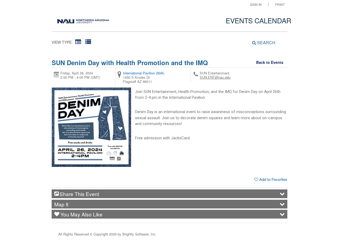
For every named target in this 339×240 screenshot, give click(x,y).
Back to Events (269, 62)
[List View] (88, 41)
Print (280, 4)
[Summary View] (78, 41)
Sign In (256, 4)
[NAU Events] (83, 20)
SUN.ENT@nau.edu (215, 77)
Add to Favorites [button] (273, 179)
